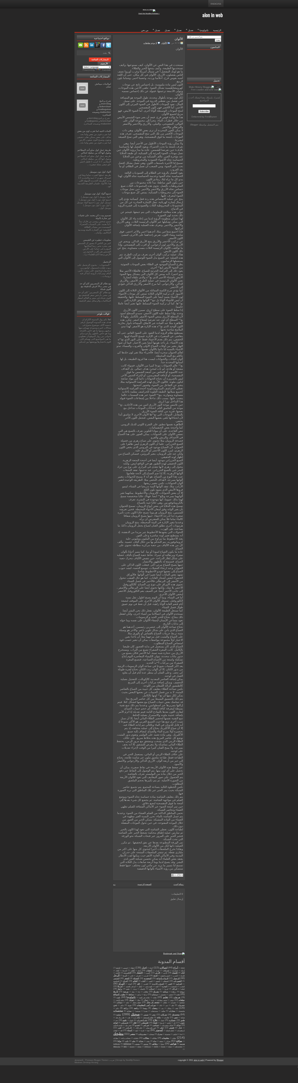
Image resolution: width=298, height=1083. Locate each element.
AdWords (116, 1044)
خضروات (181, 1005)
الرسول (176, 978)
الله (138, 984)
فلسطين (144, 1023)
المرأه (122, 983)
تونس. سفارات (162, 1000)
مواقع (179, 1041)
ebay (170, 1047)
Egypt (163, 1047)
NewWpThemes (133, 1060)
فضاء (155, 1023)
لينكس (175, 1034)
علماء (131, 1020)
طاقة (159, 1017)
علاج (155, 1020)
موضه (161, 1041)
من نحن (144, 30)
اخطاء (133, 968)
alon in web (212, 15)
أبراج (175, 967)
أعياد (139, 970)
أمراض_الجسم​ (131, 986)
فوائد (115, 1023)
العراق (125, 981)
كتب (119, 1028)
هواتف (173, 1043)
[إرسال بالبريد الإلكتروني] (181, 875)
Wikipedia (116, 1047)
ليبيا (181, 1034)
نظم (133, 1041)
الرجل (116, 975)
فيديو (137, 1025)
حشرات (173, 1002)
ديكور (122, 1005)
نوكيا (119, 1041)
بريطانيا (173, 992)
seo (125, 1047)
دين (115, 1005)
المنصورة (174, 986)
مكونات (135, 1038)
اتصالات (163, 967)
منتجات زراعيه (125, 1038)
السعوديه (148, 978)
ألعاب (143, 981)
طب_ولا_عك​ (120, 1017)
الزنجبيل (107, 261)
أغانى (133, 970)
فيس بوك (128, 1025)
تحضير (171, 994)
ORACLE (147, 1047)
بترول (135, 989)
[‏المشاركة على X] (175, 875)
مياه (154, 1041)
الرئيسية (217, 30)
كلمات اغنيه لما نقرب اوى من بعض (94, 131)
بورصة (126, 991)
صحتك (135, 1014)
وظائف (155, 1044)
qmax (139, 1047)
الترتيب (146, 976)
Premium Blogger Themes (97, 1060)
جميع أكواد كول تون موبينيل (97, 193)
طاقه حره (136, 1017)
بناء (139, 992)
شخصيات (118, 1010)
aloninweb (78, 1060)
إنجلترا (183, 989)
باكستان (142, 989)
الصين (151, 981)
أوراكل (174, 989)
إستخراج (175, 970)
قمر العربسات (151, 1028)
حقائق (165, 1002)
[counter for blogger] (218, 87)
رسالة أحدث (179, 884)
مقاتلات (154, 1038)
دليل (160, 1005)
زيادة (117, 1008)
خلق (172, 1005)
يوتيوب (137, 1044)
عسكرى (172, 1020)
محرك (159, 1034)
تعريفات (177, 997)
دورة (129, 1005)
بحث (128, 989)
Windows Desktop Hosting (86, 1062)
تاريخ (115, 991)
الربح (125, 976)
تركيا (145, 994)
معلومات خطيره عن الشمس (97, 240)
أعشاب (149, 970)
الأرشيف (104, 63)
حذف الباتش (120, 1000)
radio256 (216, 4)
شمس (145, 1015)
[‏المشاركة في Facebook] (172, 875)
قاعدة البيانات (117, 1025)
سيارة (129, 1011)
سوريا (145, 1011)
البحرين (175, 976)
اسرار (157, 970)
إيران (159, 989)
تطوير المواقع (119, 994)
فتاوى (169, 1023)
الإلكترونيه (127, 973)
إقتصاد (175, 973)
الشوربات (178, 981)
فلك (134, 1023)
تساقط (131, 994)
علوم (125, 1020)
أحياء (151, 968)
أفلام (183, 973)
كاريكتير (129, 1028)
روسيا (145, 1008)
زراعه (126, 1008)
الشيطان (166, 981)
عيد (117, 1020)
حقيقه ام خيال (153, 1002)
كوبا (148, 1030)
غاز (175, 1023)
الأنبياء (183, 976)
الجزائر (138, 976)
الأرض (157, 973)
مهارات (115, 1038)
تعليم (165, 997)
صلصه (118, 1015)
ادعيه (118, 968)
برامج (120, 989)
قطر (162, 1028)
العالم (135, 981)
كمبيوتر (159, 1030)
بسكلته (165, 992)
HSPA (156, 1047)
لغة (121, 1030)
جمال (146, 1000)
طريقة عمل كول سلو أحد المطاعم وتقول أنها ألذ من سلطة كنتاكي (94, 151)
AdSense (127, 1044)
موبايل (168, 1041)
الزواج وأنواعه (162, 978)
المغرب (182, 986)
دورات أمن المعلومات (146, 1005)
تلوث (118, 997)
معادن (174, 1038)
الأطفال (139, 973)
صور (176, 1017)
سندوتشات (154, 1011)
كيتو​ (136, 1030)
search (132, 1047)
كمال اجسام (170, 1030)
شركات (164, 1014)
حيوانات (119, 1002)
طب (128, 1017)
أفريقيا (124, 970)
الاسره (148, 973)
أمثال (140, 986)
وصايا (162, 1044)
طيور (183, 1020)
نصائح (141, 1041)
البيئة (155, 975)
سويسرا (137, 1011)
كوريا (142, 1030)
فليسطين (124, 1023)
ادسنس (125, 968)
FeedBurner (211, 116)
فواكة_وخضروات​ (167, 1025)
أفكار (117, 970)
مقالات (146, 1038)
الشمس (116, 978)
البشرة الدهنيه (165, 976)
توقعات (182, 1000)
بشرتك (156, 991)
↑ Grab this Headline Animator (149, 13)
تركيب (139, 994)
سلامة (163, 1011)
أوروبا (166, 989)
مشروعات (142, 1034)
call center (178, 1047)
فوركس (146, 1025)
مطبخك (118, 1033)
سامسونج (182, 1011)
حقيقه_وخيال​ (137, 1002)
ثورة (152, 1000)
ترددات (155, 994)
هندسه (182, 1044)
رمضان (155, 1008)
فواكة (178, 1025)
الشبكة (136, 978)
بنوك (133, 992)
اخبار (144, 967)
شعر (154, 1015)
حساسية (182, 1002)
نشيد (148, 1041)
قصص (171, 1028)
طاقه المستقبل (148, 1017)
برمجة (182, 992)
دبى (167, 1005)
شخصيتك (176, 1014)
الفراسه (179, 984)
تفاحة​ (155, 997)
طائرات (166, 1017)
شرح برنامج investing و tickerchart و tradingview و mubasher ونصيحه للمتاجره (101, 108)
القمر (170, 984)
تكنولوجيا (203, 29)
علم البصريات (142, 1020)
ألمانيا (130, 984)
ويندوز (145, 1044)
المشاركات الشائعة (99, 59)
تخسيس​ (163, 994)
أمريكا (120, 986)
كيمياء (129, 1030)
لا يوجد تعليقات (150, 43)
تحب (178, 994)
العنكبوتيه (116, 981)
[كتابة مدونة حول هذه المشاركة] (178, 875)
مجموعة (167, 1034)
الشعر (126, 978)
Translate (106, 70)
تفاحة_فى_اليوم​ (144, 997)
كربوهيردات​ (181, 1030)
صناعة (183, 1017)
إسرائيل (166, 970)
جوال (138, 1000)
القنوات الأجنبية (158, 984)
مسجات (151, 1034)
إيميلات (151, 989)
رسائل (169, 1008)
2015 (183, 968)
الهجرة (164, 986)
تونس (172, 1000)
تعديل (189, 29)
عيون (182, 1023)
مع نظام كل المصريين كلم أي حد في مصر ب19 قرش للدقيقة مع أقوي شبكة (95, 286)
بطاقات (145, 992)
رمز (162, 1008)
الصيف (158, 981)
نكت (127, 1041)
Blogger (194, 124)
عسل (162, 1020)
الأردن (165, 973)
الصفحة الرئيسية (144, 884)
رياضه (136, 1008)
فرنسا (162, 1023)
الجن (131, 976)
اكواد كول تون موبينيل (100, 171)
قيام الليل (138, 1028)
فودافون (155, 1025)
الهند (157, 986)
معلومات (165, 1038)
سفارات (172, 1011)
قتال (180, 1028)
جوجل (131, 1000)
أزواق (183, 970)
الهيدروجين (148, 986)
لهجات (115, 1030)
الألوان (179, 38)
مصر (132, 1034)
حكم (127, 1002)
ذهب (176, 1008)
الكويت (146, 984)
